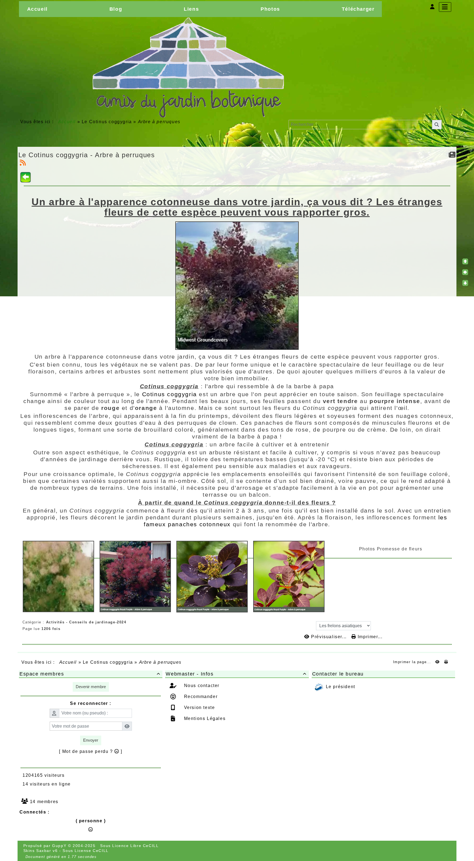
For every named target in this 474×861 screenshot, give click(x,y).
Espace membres (89, 674)
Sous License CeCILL (85, 850)
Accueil (67, 121)
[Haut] (465, 261)
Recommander (200, 696)
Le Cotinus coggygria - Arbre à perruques (86, 155)
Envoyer (90, 740)
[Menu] (445, 7)
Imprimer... (369, 636)
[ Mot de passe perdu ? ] (90, 751)
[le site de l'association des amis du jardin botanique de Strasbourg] (188, 67)
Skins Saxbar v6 (40, 850)
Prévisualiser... (329, 636)
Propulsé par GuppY (45, 845)
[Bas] (465, 283)
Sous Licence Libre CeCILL (130, 845)
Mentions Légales (203, 718)
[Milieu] (465, 272)
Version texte (198, 707)
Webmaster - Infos (236, 674)
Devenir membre (91, 686)
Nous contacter (200, 685)
